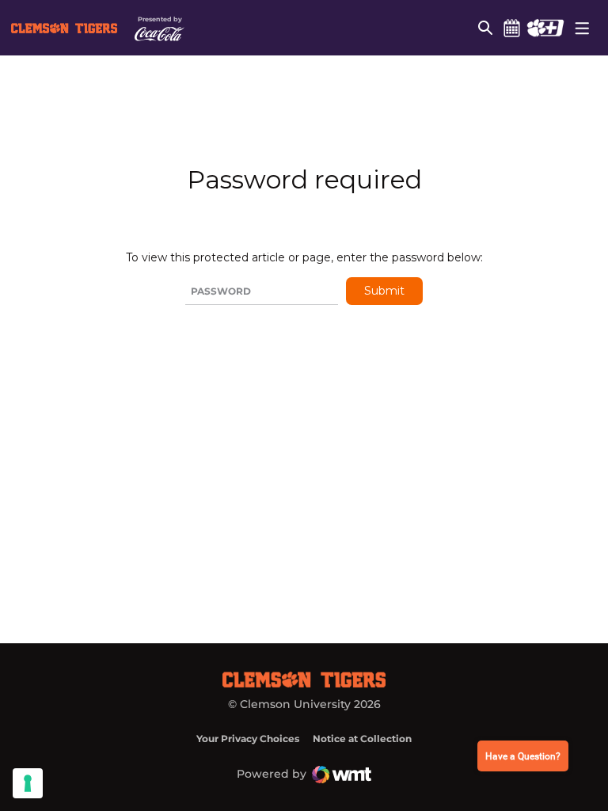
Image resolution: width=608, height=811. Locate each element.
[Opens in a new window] (545, 28)
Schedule (511, 27)
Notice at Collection (362, 738)
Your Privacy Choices (247, 738)
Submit (384, 291)
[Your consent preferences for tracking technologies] (28, 783)
